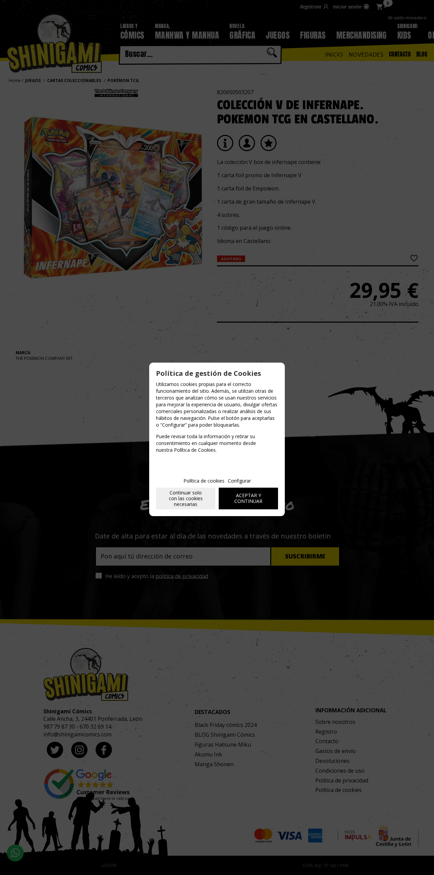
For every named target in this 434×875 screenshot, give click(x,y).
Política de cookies (203, 480)
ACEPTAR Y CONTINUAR (248, 498)
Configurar (239, 480)
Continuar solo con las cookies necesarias (186, 498)
